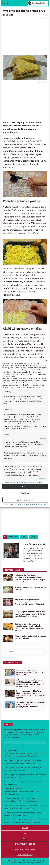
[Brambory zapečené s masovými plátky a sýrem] (8, 589)
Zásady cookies (9, 504)
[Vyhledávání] (25, 652)
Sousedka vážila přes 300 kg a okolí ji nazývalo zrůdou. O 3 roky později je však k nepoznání (30, 704)
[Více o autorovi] (30, 561)
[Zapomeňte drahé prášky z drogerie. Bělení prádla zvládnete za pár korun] (10, 672)
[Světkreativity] (38, 3)
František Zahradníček (34, 544)
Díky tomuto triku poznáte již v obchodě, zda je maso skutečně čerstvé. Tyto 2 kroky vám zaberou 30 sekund (30, 601)
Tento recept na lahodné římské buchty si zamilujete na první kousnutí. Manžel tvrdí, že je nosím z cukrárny (30, 613)
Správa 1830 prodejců (12, 482)
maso (24, 537)
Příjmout (25, 486)
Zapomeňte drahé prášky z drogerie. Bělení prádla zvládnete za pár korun (29, 672)
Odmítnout (25, 493)
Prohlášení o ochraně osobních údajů (27, 504)
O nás (25, 833)
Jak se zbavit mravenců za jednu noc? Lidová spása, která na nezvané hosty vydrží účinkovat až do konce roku (30, 683)
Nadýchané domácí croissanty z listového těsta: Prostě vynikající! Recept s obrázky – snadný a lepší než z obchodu (30, 627)
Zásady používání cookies (25, 844)
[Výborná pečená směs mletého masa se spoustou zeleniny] (8, 638)
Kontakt (43, 504)
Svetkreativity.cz (39, 730)
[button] (46, 361)
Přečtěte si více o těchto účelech (31, 482)
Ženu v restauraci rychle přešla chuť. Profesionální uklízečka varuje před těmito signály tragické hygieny (30, 694)
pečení (33, 537)
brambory (13, 537)
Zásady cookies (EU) (25, 855)
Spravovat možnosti (25, 500)
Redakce (25, 828)
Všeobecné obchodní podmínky (25, 849)
